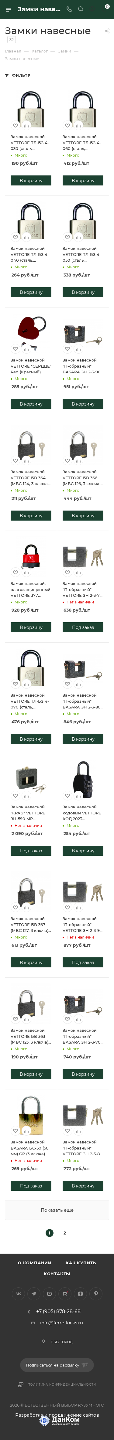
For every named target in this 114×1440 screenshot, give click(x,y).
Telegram (33, 1293)
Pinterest (95, 1293)
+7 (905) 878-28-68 (58, 1311)
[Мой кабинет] (92, 9)
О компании (35, 1262)
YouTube (49, 1293)
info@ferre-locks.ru (61, 1323)
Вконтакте (18, 1293)
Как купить (81, 1262)
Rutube (64, 1293)
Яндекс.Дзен (80, 1293)
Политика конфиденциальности (62, 1385)
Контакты (57, 1273)
